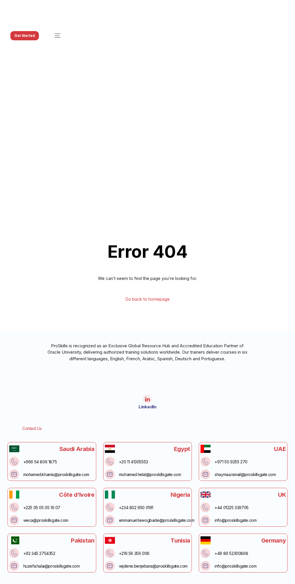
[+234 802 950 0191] (110, 507)
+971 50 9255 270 (231, 461)
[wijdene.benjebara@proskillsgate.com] (110, 566)
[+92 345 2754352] (14, 553)
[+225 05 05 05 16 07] (14, 507)
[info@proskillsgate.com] (205, 520)
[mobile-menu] (54, 35)
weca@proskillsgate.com (45, 520)
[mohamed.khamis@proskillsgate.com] (14, 474)
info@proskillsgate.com (235, 520)
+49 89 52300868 (231, 553)
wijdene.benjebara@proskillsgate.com (153, 566)
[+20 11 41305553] (110, 462)
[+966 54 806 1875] (14, 462)
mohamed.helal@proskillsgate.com (150, 474)
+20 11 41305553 (133, 461)
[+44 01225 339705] (205, 507)
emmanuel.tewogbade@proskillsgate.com (156, 520)
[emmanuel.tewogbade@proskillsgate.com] (110, 520)
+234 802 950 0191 (136, 507)
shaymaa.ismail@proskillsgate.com (245, 474)
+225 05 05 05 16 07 (41, 507)
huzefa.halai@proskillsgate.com (51, 566)
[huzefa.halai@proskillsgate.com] (14, 566)
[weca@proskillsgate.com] (14, 520)
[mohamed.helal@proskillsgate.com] (110, 474)
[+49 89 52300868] (205, 553)
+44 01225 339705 (232, 507)
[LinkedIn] (147, 399)
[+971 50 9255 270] (205, 462)
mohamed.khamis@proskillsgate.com (56, 474)
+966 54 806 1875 (40, 461)
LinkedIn (147, 406)
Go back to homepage (147, 299)
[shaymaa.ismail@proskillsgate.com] (205, 474)
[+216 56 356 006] (110, 553)
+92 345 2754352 (39, 553)
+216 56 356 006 (134, 553)
